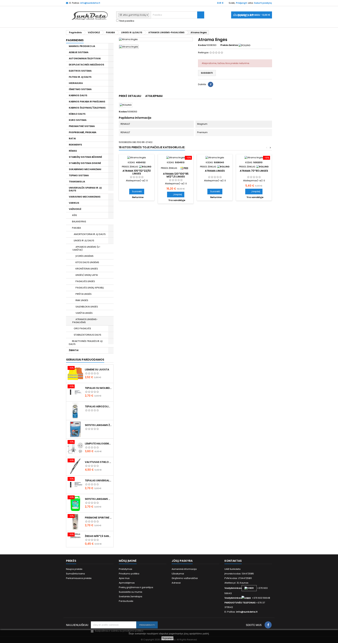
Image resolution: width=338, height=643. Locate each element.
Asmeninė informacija (184, 569)
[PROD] (184, 168)
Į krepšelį (175, 194)
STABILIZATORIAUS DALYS (87, 334)
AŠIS (74, 215)
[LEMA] (223, 166)
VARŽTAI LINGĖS (84, 313)
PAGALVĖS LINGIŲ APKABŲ (90, 287)
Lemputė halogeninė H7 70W (98, 443)
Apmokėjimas (127, 582)
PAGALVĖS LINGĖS (85, 281)
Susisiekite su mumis (130, 592)
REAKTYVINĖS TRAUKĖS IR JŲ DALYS (86, 342)
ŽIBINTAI (74, 350)
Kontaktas (233, 561)
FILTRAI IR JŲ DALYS (80, 77)
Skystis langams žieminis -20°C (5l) (98, 425)
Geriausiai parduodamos (85, 360)
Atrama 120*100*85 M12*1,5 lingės (176, 175)
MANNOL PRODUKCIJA (82, 46)
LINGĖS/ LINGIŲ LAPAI (87, 275)
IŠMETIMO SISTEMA (80, 89)
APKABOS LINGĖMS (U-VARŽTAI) (86, 248)
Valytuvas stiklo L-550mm (98, 462)
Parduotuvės (126, 601)
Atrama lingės (215, 171)
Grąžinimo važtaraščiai (185, 578)
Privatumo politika (129, 573)
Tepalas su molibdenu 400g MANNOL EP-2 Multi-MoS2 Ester (98, 388)
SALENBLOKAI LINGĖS (87, 306)
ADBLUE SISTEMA (78, 52)
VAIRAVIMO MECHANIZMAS (85, 196)
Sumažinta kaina (75, 573)
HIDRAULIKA (76, 83)
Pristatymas (125, 569)
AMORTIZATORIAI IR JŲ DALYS (90, 234)
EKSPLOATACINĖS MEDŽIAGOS (86, 64)
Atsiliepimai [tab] (153, 96)
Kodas (202, 45)
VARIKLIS (74, 203)
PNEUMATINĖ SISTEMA (82, 126)
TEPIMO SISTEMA (79, 175)
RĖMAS (73, 150)
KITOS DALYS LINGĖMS (87, 262)
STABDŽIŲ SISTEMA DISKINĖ (85, 163)
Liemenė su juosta (97, 369)
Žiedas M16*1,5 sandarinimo (98, 536)
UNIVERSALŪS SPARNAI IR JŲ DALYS (85, 189)
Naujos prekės (74, 569)
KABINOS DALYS (78, 95)
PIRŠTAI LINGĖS (84, 294)
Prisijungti (241, 2)
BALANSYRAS (79, 221)
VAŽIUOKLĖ (75, 209)
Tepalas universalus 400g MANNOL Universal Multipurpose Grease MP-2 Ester (98, 480)
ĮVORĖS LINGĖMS (84, 256)
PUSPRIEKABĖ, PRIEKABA (82, 132)
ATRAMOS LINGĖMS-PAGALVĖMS (85, 321)
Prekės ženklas (229, 45)
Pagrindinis (75, 40)
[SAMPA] (262, 166)
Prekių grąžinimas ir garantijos (136, 587)
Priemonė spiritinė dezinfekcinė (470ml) (98, 517)
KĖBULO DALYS (77, 114)
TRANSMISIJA (77, 181)
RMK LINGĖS (82, 300)
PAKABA (76, 228)
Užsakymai (178, 573)
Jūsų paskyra (182, 561)
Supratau (167, 638)
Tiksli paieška (126, 21)
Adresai (176, 582)
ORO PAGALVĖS (82, 328)
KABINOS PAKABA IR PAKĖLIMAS (87, 101)
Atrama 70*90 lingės (254, 171)
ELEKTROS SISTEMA (80, 70)
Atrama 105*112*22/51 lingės (137, 172)
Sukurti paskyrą (263, 2)
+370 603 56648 (261, 598)
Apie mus (124, 578)
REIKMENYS (75, 144)
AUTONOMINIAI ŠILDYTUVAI (85, 58)
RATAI (72, 138)
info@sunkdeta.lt (90, 2)
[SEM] (145, 166)
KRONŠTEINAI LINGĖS (87, 268)
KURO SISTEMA (77, 120)
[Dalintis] (210, 84)
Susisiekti (207, 72)
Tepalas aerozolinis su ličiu (98, 406)
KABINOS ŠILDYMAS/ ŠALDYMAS (87, 107)
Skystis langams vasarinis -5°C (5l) (98, 499)
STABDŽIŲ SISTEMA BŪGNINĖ (85, 157)
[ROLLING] (244, 45)
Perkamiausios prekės (79, 578)
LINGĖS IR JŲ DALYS (84, 240)
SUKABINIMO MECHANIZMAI (85, 169)
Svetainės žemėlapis (130, 596)
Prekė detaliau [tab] (130, 96)
